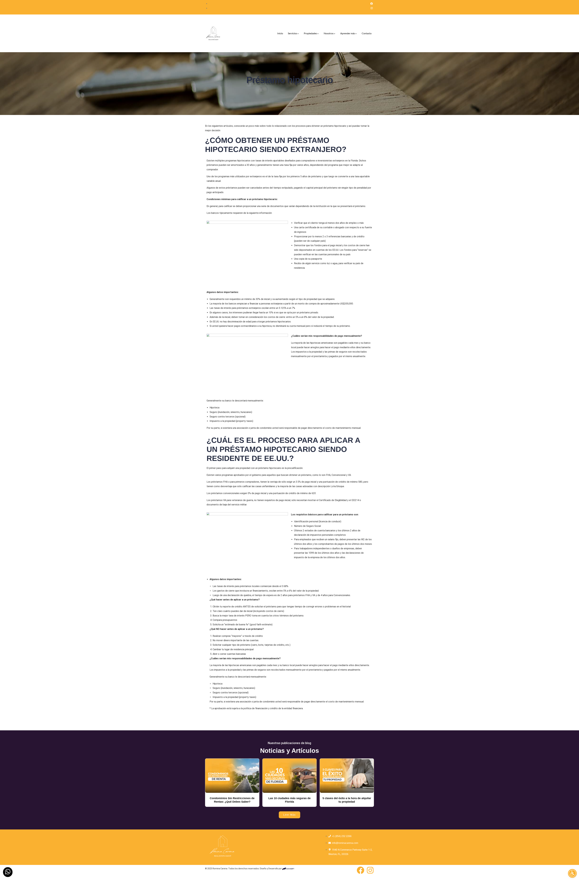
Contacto (367, 33)
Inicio (280, 33)
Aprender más (347, 33)
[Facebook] (360, 870)
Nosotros (329, 33)
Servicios (292, 33)
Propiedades (310, 33)
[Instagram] (370, 870)
